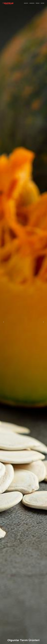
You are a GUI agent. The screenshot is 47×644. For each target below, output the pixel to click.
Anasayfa (26, 3)
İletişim (42, 3)
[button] (3, 322)
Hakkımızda (31, 3)
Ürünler (37, 3)
